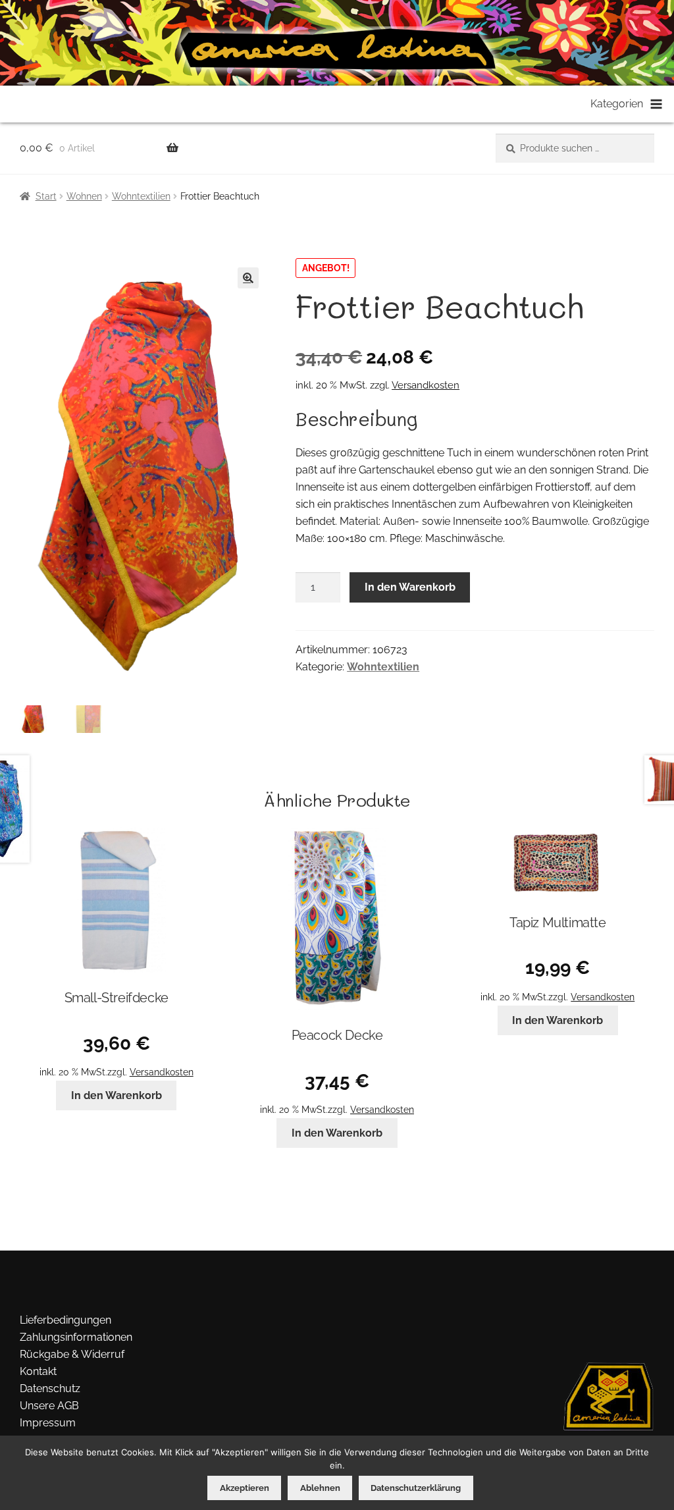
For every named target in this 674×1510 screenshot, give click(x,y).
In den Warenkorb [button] (116, 1095)
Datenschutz (50, 1388)
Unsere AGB (49, 1405)
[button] (248, 277)
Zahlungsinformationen (76, 1337)
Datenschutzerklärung (416, 1488)
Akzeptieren (244, 1488)
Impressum (48, 1422)
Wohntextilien (141, 196)
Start (46, 196)
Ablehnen (320, 1488)
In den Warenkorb (410, 587)
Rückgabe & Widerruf (72, 1354)
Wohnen (84, 196)
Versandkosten (425, 385)
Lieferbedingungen (65, 1320)
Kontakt (38, 1371)
